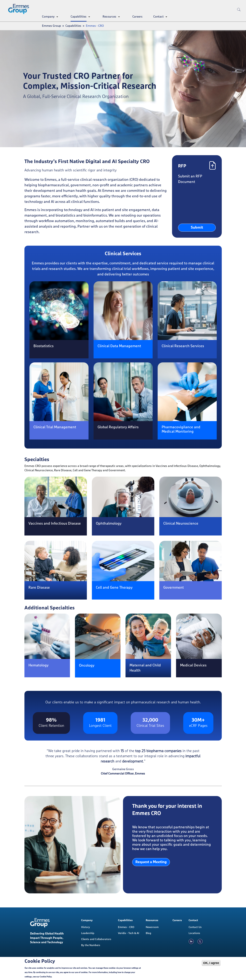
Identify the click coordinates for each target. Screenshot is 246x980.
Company (48, 16)
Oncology (86, 665)
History (85, 927)
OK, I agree (211, 963)
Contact (158, 16)
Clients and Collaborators (96, 939)
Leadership (87, 933)
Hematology (38, 665)
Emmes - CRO (126, 927)
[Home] (20, 9)
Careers (137, 16)
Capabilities (79, 16)
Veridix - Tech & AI (128, 933)
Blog (148, 933)
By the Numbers (90, 945)
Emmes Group (51, 25)
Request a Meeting (151, 862)
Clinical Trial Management (54, 427)
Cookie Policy (46, 977)
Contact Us (195, 927)
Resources (109, 16)
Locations (194, 933)
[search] (238, 15)
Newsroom (152, 927)
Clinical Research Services (183, 346)
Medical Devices (193, 665)
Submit (197, 227)
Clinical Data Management (119, 346)
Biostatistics (43, 346)
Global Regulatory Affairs (118, 427)
